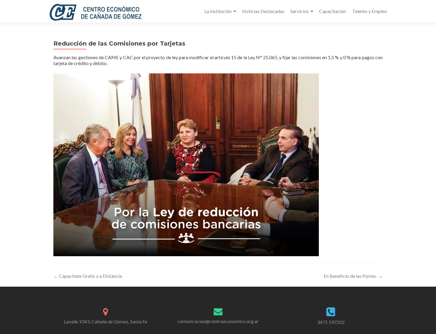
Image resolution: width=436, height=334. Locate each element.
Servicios (299, 11)
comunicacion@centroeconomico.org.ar (218, 321)
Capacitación (332, 11)
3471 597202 (331, 322)
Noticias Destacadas (263, 11)
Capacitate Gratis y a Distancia (87, 276)
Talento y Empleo (369, 11)
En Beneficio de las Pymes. (353, 276)
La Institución (218, 11)
